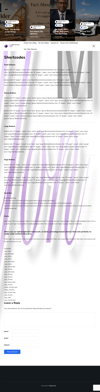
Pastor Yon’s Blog (30, 43)
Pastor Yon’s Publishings (69, 43)
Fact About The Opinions (36, 32)
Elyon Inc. (53, 386)
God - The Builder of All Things (12, 30)
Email (6, 338)
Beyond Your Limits (85, 32)
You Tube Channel (30, 49)
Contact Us (54, 43)
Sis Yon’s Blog (43, 43)
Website (6, 345)
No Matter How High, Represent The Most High (61, 31)
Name (6, 331)
